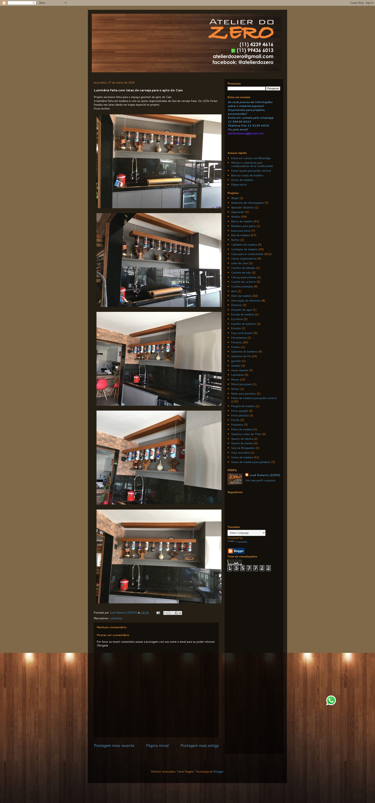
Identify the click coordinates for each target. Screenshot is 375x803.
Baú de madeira (240, 235)
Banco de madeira (242, 221)
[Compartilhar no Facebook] (176, 613)
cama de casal (239, 263)
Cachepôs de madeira (244, 249)
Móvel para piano (241, 384)
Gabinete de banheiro (244, 351)
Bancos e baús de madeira (247, 175)
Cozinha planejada (242, 286)
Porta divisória (240, 415)
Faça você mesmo (242, 333)
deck (234, 291)
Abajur (235, 198)
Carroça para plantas (243, 277)
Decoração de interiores (246, 300)
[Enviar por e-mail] (165, 613)
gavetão (236, 361)
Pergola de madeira (243, 406)
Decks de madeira (242, 180)
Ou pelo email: (238, 129)
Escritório (237, 319)
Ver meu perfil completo (260, 480)
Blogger (218, 771)
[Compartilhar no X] (173, 613)
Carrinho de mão (241, 273)
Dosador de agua (241, 310)
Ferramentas (238, 338)
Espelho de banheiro (243, 324)
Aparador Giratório (242, 207)
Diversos (236, 305)
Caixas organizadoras (244, 258)
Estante (236, 328)
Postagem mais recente (114, 745)
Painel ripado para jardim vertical (251, 171)
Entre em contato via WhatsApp (251, 158)
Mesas (235, 379)
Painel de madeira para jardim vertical (254, 398)
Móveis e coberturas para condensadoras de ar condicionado (252, 164)
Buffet (235, 240)
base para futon (240, 231)
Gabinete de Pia (241, 356)
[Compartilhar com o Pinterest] (180, 613)
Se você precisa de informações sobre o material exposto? (250, 104)
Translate (241, 542)
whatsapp (266, 118)
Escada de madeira (242, 314)
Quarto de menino (242, 443)
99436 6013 (241, 122)
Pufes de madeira (242, 429)
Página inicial (157, 745)
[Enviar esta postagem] (158, 613)
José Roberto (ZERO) (264, 475)
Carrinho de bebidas (243, 268)
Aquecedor (237, 212)
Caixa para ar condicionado (247, 254)
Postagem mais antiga (199, 745)
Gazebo (236, 366)
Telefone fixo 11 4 (241, 125)
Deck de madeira (241, 296)
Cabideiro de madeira (244, 245)
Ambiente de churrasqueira (247, 203)
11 (230, 122)
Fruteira (236, 347)
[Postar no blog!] (169, 613)
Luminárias (116, 618)
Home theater (239, 370)
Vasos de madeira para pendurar (251, 462)
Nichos (235, 389)
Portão (235, 420)
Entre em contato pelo (243, 118)
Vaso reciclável (240, 453)
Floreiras (236, 342)
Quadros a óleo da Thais (246, 434)
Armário (235, 217)
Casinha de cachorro (243, 282)
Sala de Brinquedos (243, 448)
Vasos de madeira (242, 457)
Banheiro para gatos (243, 226)
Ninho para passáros (243, 394)
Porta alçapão (239, 411)
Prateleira (237, 425)
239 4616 (261, 125)
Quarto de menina (242, 439)
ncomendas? (238, 114)
